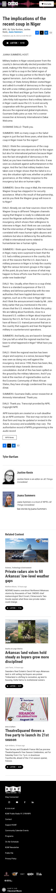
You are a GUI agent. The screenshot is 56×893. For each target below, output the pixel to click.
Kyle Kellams (10, 746)
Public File (9, 853)
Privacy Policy (10, 859)
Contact (8, 819)
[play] (4, 889)
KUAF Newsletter (12, 847)
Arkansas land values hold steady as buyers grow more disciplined (27, 657)
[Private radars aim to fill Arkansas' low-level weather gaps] (26, 550)
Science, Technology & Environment (18, 568)
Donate (47, 4)
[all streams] (52, 889)
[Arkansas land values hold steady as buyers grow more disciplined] (26, 631)
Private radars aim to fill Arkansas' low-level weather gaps (27, 576)
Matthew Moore (11, 587)
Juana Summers (15, 32)
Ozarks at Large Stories (14, 649)
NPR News (9, 437)
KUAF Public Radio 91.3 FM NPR (18, 814)
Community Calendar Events (17, 831)
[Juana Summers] (8, 499)
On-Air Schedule (12, 842)
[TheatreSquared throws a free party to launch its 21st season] (26, 709)
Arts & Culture (10, 727)
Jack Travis (9, 667)
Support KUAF (11, 825)
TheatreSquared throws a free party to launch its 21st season (27, 735)
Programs (9, 836)
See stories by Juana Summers (32, 508)
